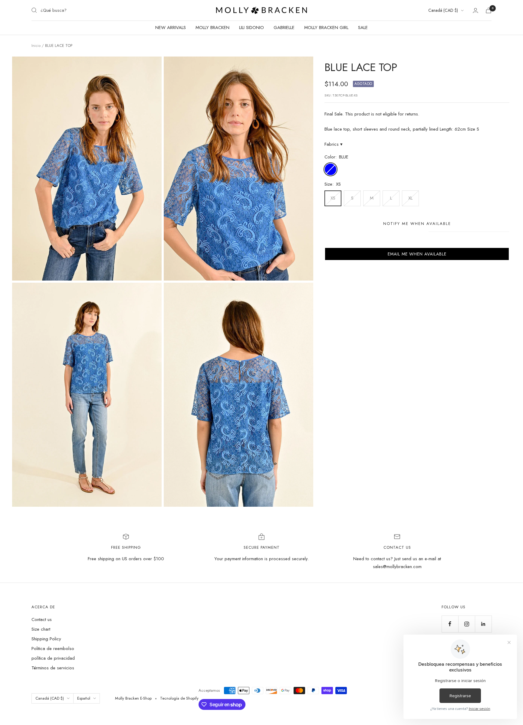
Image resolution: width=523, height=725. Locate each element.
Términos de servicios (52, 668)
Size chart (40, 629)
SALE (363, 27)
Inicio (36, 45)
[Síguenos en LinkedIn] (483, 624)
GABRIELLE (284, 27)
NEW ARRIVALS (170, 27)
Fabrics (333, 144)
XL (410, 198)
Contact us (41, 619)
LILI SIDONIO (251, 27)
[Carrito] (488, 10)
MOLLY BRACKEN (212, 27)
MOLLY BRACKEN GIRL (326, 27)
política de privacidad (53, 658)
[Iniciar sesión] (475, 10)
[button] (416, 254)
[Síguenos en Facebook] (450, 624)
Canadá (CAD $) (443, 10)
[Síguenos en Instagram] (466, 624)
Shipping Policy (46, 639)
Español (83, 698)
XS (333, 198)
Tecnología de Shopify (179, 698)
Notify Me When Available (417, 223)
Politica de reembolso (52, 648)
